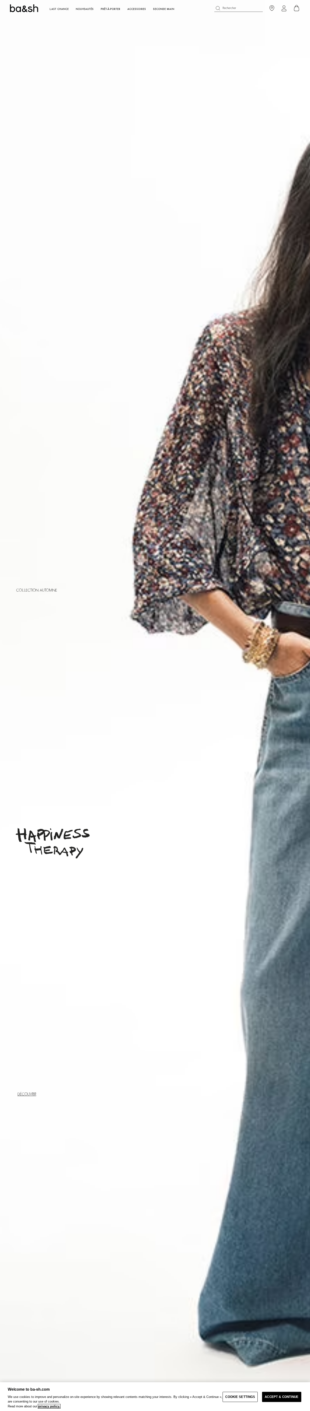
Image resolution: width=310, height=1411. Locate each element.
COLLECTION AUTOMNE (36, 590)
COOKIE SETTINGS (240, 1397)
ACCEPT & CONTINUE (281, 1397)
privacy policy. (49, 1406)
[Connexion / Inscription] (284, 8)
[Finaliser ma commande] (296, 8)
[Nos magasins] (272, 8)
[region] (155, 1396)
